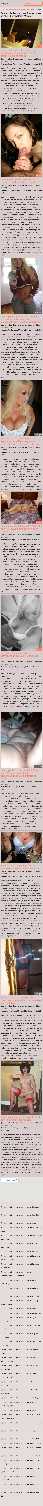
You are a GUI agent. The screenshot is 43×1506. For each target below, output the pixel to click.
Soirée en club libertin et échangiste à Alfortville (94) (20, 1217)
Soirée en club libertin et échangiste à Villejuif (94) (21, 1456)
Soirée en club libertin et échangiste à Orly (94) (19, 1398)
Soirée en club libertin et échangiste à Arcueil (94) (20, 1223)
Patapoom (5, 3)
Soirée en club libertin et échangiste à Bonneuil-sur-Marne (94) (21, 1237)
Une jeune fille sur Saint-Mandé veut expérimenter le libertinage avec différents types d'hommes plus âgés (21, 441)
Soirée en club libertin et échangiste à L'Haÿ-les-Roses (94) (20, 1335)
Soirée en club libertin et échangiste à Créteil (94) (20, 1296)
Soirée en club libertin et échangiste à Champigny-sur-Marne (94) (21, 1258)
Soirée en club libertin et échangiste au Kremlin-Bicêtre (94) (20, 1351)
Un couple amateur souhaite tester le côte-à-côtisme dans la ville (21, 1118)
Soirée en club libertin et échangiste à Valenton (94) (21, 1443)
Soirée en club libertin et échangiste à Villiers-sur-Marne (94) (20, 1478)
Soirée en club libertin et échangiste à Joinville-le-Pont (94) (21, 1327)
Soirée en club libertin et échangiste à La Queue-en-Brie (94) (21, 1343)
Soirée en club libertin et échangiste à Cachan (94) (21, 1252)
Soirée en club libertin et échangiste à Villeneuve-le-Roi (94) (20, 1462)
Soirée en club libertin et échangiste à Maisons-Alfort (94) (19, 1383)
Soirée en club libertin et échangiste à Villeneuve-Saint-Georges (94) (20, 1470)
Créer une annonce (33, 3)
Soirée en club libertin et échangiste (14, 10)
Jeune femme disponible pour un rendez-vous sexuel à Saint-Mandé (20, 867)
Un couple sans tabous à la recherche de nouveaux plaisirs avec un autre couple (21, 529)
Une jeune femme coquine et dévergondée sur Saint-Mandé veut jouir (20, 656)
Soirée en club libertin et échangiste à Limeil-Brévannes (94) (18, 1375)
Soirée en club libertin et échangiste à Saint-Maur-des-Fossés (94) (20, 1416)
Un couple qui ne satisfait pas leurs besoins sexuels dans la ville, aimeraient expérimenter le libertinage (21, 319)
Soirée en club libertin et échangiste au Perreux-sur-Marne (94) (20, 1359)
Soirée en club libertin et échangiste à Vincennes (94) (20, 1486)
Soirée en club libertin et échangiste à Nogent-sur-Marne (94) (21, 1391)
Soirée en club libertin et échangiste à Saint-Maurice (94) (21, 1424)
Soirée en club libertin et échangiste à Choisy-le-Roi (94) (21, 1290)
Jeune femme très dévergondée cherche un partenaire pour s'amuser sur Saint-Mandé (21, 1000)
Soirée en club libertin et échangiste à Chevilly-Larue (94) (19, 1282)
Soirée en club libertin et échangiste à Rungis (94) (20, 1410)
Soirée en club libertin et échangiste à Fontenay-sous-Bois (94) (20, 1302)
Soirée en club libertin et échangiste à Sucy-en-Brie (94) (21, 1432)
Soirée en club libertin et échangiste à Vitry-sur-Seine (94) (20, 1494)
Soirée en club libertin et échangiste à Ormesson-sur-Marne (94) (20, 1404)
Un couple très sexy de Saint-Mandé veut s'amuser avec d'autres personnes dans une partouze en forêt (20, 774)
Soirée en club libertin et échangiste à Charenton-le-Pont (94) (20, 1266)
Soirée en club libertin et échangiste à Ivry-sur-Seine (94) (19, 1319)
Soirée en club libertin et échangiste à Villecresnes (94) (21, 1449)
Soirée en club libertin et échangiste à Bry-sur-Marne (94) (19, 1245)
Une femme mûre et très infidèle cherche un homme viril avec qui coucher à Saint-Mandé (18, 53)
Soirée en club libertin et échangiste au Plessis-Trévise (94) (19, 1367)
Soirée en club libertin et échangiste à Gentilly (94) (21, 1313)
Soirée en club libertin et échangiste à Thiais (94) (20, 1439)
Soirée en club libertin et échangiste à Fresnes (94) (21, 1309)
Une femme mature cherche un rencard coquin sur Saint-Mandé (18, 181)
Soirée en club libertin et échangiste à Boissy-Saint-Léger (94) (21, 1229)
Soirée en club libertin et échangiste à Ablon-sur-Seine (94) (20, 1209)
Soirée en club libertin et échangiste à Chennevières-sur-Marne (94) (16, 1274)
